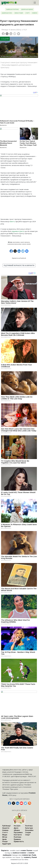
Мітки (4, 837)
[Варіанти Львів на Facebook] (9, 803)
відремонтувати (18, 231)
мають (12, 221)
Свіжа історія (18, 13)
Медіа (4, 835)
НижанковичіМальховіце (14, 244)
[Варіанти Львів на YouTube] (21, 803)
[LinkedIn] (10, 33)
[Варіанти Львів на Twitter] (13, 803)
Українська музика (27, 9)
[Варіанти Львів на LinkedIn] (17, 803)
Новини (34, 13)
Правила (17, 839)
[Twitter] (7, 33)
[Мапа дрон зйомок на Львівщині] (19, 819)
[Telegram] (14, 33)
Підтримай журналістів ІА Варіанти (19, 265)
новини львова (26, 244)
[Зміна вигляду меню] (34, 3)
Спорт (27, 835)
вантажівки (16, 242)
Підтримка (18, 832)
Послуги (17, 826)
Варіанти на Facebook (19, 258)
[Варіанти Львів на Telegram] (25, 803)
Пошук (5, 841)
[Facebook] (3, 33)
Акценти (5, 828)
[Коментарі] (18, 33)
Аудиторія (6, 844)
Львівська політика (12, 9)
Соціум (5, 38)
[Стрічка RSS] (29, 803)
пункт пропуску (25, 242)
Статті (27, 13)
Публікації (6, 826)
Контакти (18, 835)
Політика (17, 837)
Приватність (19, 841)
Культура (29, 828)
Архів (4, 839)
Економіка (29, 830)
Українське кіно (7, 13)
